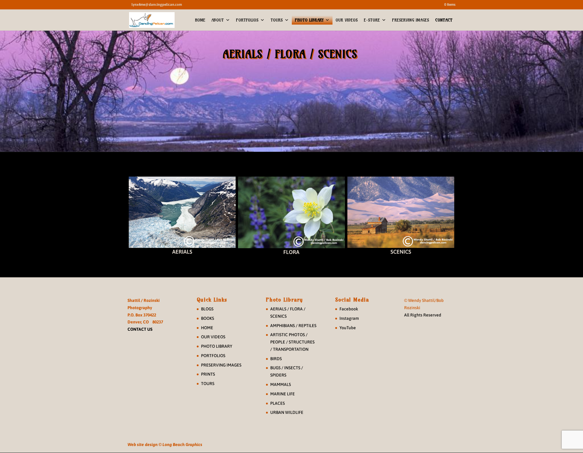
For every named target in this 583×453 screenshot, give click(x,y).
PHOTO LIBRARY (309, 20)
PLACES (277, 403)
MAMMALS (280, 384)
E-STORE (372, 20)
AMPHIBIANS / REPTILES (293, 325)
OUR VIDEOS (347, 20)
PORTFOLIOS (247, 20)
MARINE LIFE (282, 393)
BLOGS (207, 308)
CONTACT (443, 20)
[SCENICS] (400, 212)
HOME (200, 20)
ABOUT (217, 20)
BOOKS (207, 318)
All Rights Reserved (422, 315)
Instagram (349, 318)
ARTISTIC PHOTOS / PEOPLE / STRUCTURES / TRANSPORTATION (292, 342)
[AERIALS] (182, 212)
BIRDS (276, 358)
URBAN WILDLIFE (286, 412)
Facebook (348, 308)
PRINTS (208, 374)
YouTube (347, 327)
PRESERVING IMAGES (410, 20)
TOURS (277, 20)
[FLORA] (291, 212)
